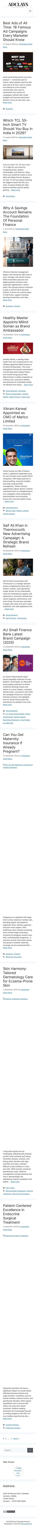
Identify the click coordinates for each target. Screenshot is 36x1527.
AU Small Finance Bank (15, 714)
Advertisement (12, 391)
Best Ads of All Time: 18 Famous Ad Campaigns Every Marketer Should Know (17, 31)
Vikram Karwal (9, 514)
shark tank (25, 397)
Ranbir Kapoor (20, 717)
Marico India (11, 511)
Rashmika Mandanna (11, 720)
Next (16, 1439)
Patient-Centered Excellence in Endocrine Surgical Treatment (17, 1213)
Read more (7, 103)
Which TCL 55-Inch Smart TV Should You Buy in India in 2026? (17, 126)
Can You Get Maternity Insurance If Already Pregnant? (13, 742)
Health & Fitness (12, 1425)
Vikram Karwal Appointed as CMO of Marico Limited (15, 414)
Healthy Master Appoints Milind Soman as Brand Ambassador (16, 324)
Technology (10, 196)
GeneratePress (26, 1524)
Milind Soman (15, 397)
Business (9, 109)
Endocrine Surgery (13, 1428)
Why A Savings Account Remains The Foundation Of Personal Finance (17, 216)
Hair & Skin (10, 1188)
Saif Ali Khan (11, 618)
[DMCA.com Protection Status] (9, 1512)
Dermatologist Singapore (16, 1191)
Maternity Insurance (14, 957)
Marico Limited (22, 511)
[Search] (30, 1450)
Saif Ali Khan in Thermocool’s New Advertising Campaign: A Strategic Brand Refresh (16, 535)
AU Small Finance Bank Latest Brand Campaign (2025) (17, 636)
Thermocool (21, 618)
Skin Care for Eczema (21, 1194)
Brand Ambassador (13, 394)
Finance (17, 306)
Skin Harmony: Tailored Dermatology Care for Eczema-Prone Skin (18, 976)
